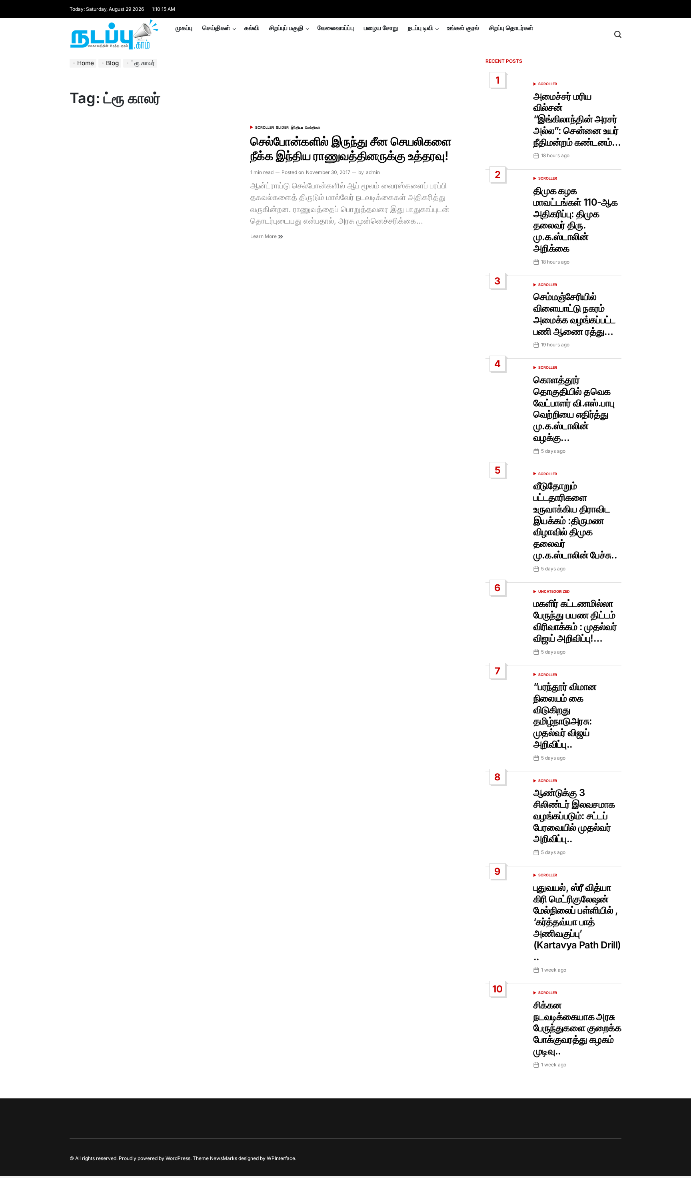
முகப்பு (184, 28)
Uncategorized (554, 591)
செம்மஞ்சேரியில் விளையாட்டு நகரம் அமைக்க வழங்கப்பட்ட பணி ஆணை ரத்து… (574, 314)
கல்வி (251, 28)
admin (373, 172)
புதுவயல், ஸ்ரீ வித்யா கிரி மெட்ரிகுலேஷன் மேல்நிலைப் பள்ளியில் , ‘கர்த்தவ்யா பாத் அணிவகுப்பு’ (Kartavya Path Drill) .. (577, 922)
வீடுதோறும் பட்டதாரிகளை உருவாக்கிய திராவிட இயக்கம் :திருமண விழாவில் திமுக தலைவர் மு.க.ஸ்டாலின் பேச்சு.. (575, 520)
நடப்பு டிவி (420, 28)
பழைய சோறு (381, 28)
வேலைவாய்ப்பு (336, 28)
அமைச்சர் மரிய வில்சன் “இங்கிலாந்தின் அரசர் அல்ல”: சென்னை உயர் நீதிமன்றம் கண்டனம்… (577, 119)
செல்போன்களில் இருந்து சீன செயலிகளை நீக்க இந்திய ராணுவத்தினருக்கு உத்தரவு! (350, 148)
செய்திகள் (216, 28)
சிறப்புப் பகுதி (286, 28)
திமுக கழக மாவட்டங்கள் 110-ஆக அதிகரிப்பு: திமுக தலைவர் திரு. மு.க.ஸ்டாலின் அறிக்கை (575, 219)
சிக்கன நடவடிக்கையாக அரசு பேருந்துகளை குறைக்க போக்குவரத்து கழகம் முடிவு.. (577, 1028)
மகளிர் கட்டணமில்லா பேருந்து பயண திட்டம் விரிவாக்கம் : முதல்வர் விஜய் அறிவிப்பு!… (575, 621)
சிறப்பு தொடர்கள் (511, 28)
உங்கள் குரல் (463, 28)
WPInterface (281, 1158)
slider (282, 127)
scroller (264, 127)
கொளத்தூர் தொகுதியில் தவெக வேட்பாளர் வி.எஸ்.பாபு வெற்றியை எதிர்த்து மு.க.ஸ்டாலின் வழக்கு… (574, 408)
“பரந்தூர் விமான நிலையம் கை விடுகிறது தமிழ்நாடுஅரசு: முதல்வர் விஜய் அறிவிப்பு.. (565, 715)
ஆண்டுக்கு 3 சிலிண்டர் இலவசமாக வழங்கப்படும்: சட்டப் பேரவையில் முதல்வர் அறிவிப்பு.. (574, 815)
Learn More (264, 236)
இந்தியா (297, 127)
